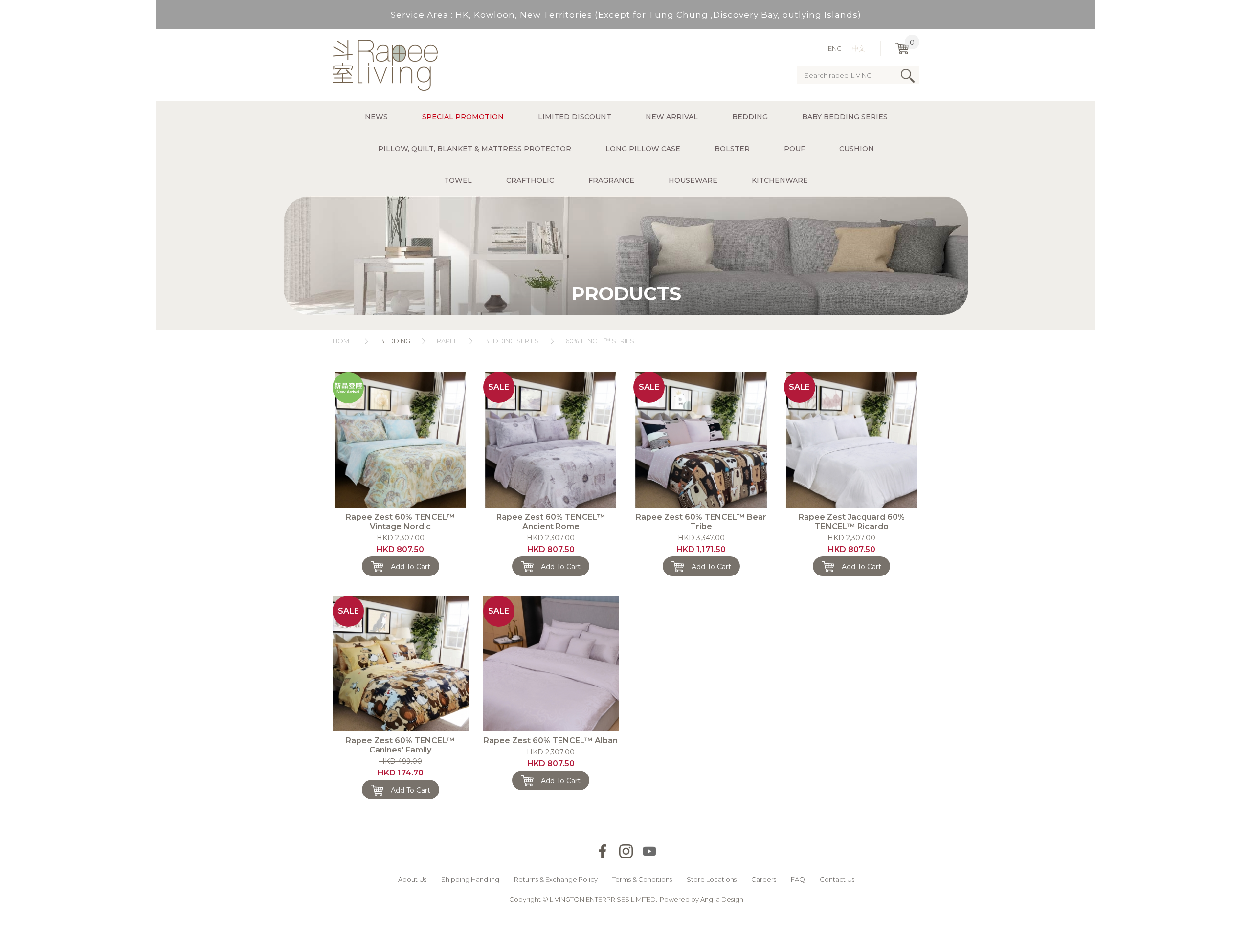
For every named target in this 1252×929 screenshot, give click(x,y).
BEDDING (395, 341)
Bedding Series (511, 341)
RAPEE (447, 341)
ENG (835, 48)
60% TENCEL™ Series (599, 341)
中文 (858, 48)
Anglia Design (721, 899)
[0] (902, 48)
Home (343, 341)
